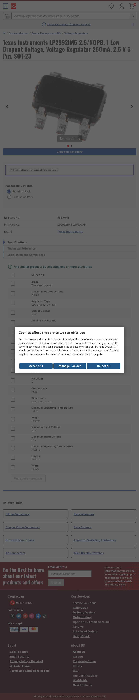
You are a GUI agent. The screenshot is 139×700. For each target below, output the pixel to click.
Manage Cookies (70, 366)
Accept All (36, 366)
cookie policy (96, 354)
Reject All (103, 366)
